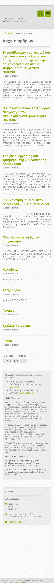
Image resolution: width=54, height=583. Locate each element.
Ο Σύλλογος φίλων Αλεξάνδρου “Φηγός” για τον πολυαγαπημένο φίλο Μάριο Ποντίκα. (26, 114)
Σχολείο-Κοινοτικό (17, 325)
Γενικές (8, 310)
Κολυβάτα (10, 269)
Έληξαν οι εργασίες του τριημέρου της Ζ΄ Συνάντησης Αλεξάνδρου (24, 160)
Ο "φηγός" (8, 33)
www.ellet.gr (15, 387)
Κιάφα (7, 341)
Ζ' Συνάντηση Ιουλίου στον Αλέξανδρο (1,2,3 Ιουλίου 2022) (26, 202)
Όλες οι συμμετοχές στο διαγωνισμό (21, 239)
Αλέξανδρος (11, 290)
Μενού (48, 14)
